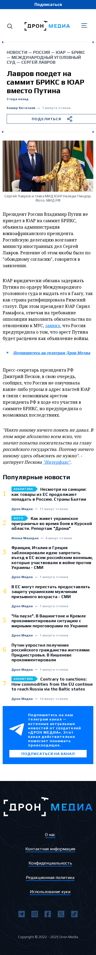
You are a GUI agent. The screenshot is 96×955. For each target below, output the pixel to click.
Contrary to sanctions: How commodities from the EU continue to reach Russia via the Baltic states (52, 684)
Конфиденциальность (50, 863)
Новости (17, 52)
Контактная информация (50, 848)
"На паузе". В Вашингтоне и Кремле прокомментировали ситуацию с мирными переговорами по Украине (49, 621)
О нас (50, 834)
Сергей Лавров (38, 62)
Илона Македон (25, 538)
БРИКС (78, 52)
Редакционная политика (50, 877)
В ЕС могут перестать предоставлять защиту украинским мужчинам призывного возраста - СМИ (50, 591)
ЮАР (61, 52)
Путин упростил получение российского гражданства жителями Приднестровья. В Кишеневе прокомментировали (50, 652)
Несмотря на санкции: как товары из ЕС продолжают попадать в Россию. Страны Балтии (48, 494)
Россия (41, 52)
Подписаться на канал (48, 754)
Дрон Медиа (22, 509)
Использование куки (50, 891)
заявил (52, 326)
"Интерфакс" (56, 462)
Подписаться (48, 4)
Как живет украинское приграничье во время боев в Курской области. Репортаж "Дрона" (51, 523)
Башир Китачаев (21, 108)
